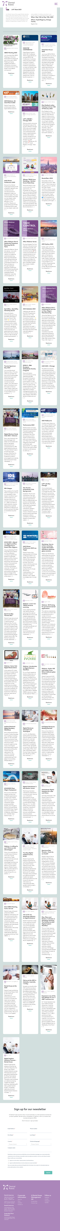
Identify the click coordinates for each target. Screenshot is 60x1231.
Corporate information (22, 1196)
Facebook (47, 1197)
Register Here (34, 24)
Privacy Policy (34, 1201)
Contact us (20, 1204)
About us (20, 1199)
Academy (20, 1202)
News (19, 1201)
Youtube (46, 1202)
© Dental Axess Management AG (36, 1197)
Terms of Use (34, 1203)
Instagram (47, 1200)
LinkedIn (47, 1199)
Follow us (48, 1195)
